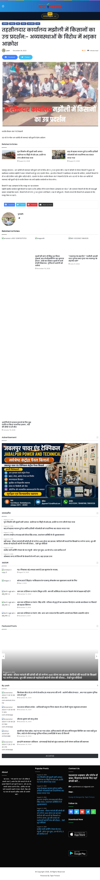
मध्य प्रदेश (31, 24)
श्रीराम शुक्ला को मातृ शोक (27, 719)
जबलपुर (12, 24)
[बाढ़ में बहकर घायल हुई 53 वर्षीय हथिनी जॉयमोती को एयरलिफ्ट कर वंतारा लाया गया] (58, 154)
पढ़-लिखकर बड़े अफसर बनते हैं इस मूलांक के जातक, (37, 570)
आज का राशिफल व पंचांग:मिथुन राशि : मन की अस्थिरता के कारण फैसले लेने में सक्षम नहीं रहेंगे (53, 591)
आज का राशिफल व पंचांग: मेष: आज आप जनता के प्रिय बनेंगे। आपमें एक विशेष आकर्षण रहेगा (53, 613)
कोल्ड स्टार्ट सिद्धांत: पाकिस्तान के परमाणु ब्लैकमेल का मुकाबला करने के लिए (47, 580)
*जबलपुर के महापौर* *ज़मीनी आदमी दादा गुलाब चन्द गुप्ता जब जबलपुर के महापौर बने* (83, 258)
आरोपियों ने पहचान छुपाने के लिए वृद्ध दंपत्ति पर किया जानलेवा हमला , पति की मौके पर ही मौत (16, 424)
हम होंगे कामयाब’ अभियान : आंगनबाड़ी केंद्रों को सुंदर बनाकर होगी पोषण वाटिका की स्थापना (53, 742)
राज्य (37, 24)
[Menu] (3, 7)
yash (8, 50)
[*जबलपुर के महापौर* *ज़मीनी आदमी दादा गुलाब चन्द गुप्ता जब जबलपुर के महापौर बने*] (83, 245)
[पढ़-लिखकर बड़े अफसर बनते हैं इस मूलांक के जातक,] (8, 573)
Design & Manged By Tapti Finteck (82, 797)
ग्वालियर (5, 24)
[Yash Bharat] (50, 6)
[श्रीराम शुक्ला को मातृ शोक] (8, 723)
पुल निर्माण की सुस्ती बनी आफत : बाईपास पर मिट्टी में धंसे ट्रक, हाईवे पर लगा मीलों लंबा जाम (31, 154)
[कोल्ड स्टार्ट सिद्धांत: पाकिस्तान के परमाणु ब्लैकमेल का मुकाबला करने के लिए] (8, 584)
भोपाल (23, 24)
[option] (50, 656)
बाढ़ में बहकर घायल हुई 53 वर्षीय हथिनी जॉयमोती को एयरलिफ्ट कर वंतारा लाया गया (82, 154)
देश (18, 24)
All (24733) (50, 756)
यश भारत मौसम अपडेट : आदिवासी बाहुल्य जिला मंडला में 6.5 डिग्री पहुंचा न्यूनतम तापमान (52, 707)
